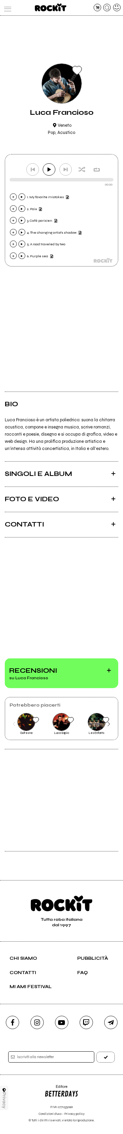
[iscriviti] (105, 1057)
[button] (14, 724)
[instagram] (37, 1022)
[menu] (6, 7)
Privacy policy (74, 1114)
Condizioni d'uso (50, 1114)
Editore (55, 1089)
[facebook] (12, 1022)
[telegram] (111, 1022)
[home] (50, 7)
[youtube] (61, 1022)
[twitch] (86, 1022)
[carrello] (97, 7)
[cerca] (107, 7)
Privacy (4, 1100)
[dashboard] (117, 7)
